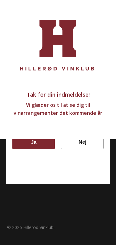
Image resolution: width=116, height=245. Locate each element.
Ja (34, 142)
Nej (82, 142)
